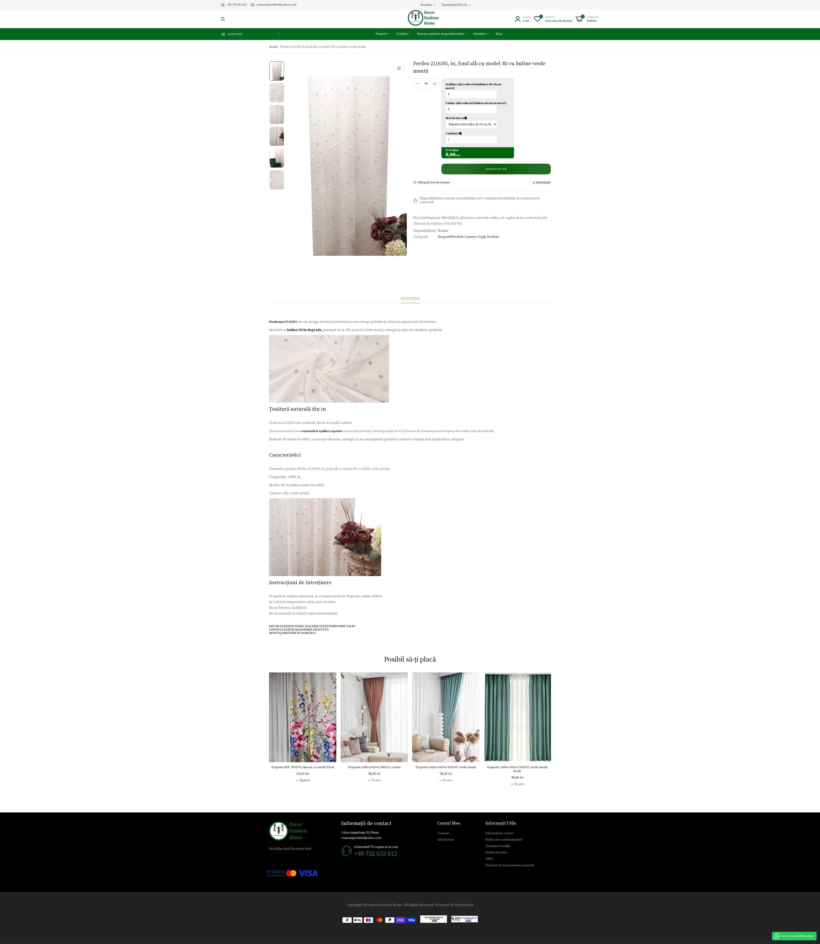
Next (551, 729)
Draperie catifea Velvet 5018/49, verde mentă (446, 767)
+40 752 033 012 (237, 5)
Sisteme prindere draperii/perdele (441, 34)
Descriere (410, 298)
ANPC (489, 859)
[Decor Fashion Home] (426, 19)
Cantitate (474, 133)
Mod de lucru (475, 118)
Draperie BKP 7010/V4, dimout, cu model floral (302, 767)
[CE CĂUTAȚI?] (223, 19)
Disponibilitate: (424, 231)
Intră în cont (445, 840)
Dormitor (480, 34)
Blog (499, 34)
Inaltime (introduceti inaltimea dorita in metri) (473, 86)
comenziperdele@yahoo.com (276, 5)
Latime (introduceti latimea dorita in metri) (476, 103)
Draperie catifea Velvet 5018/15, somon (374, 767)
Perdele (402, 34)
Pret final (452, 150)
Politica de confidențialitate (503, 840)
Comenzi (443, 833)
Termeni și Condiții (497, 846)
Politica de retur (496, 852)
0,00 (450, 154)
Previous (269, 729)
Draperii (381, 34)
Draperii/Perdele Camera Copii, (462, 237)
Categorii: (420, 237)
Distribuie (543, 182)
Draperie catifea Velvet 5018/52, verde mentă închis (517, 769)
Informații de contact (499, 833)
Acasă (273, 47)
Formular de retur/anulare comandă (509, 865)
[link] (329, 680)
